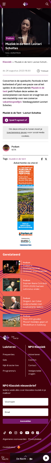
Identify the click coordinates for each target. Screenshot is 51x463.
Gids (5, 360)
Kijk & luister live (11, 365)
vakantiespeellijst (12, 102)
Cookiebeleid (9, 447)
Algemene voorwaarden (15, 439)
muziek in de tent (17, 159)
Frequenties (9, 354)
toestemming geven (17, 132)
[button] (46, 458)
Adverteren (34, 354)
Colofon (32, 360)
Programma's (9, 371)
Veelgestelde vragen (34, 372)
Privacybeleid (34, 439)
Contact (32, 365)
